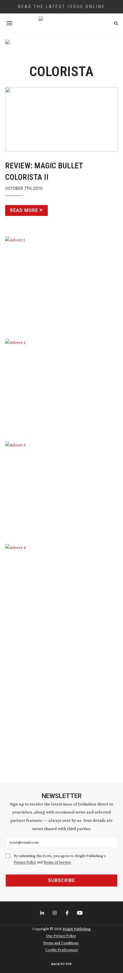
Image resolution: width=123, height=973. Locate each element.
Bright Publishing (77, 928)
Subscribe (61, 880)
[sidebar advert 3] (61, 488)
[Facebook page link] (67, 913)
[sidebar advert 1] (61, 283)
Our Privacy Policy (61, 935)
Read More (24, 210)
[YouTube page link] (80, 913)
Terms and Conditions (61, 942)
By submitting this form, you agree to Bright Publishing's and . (60, 858)
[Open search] (116, 23)
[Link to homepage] (61, 23)
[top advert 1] (61, 48)
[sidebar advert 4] (61, 656)
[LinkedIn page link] (42, 913)
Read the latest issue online (61, 6)
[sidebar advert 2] (61, 386)
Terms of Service (57, 862)
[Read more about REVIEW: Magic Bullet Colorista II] (61, 119)
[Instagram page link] (55, 913)
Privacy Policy (25, 862)
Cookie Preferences (61, 949)
